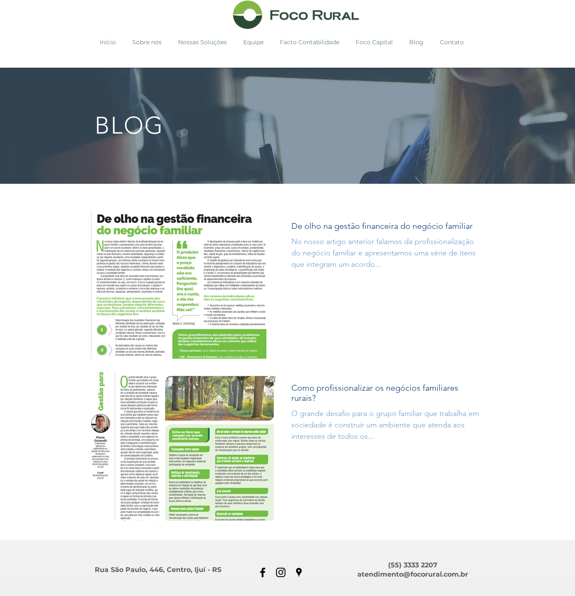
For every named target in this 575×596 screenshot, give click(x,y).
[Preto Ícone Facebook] (262, 572)
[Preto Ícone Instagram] (280, 572)
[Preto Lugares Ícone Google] (299, 572)
